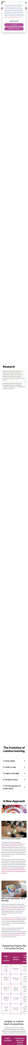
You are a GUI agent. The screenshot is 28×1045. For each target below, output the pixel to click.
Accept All (14, 24)
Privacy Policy (17, 17)
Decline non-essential (14, 28)
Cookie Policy (9, 17)
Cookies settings (14, 21)
